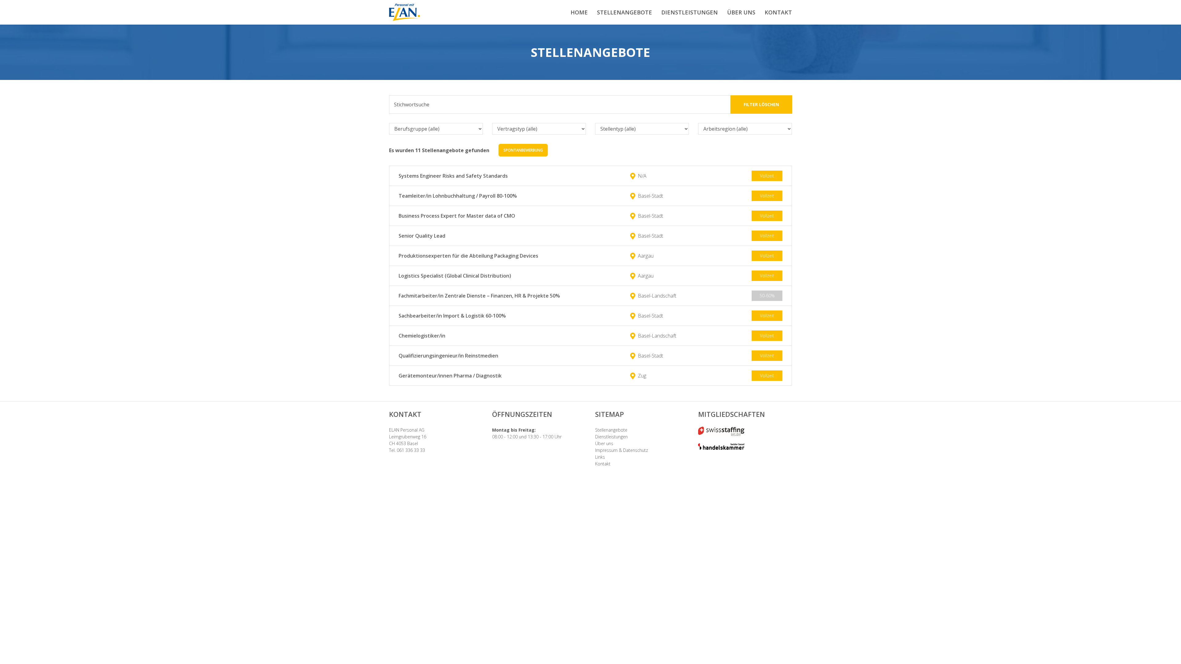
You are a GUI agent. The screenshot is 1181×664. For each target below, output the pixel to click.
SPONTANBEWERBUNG (523, 150)
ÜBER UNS (741, 12)
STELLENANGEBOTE (624, 12)
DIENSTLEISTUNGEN (689, 12)
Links (600, 457)
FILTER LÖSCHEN (761, 104)
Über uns (604, 443)
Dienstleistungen (611, 437)
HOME (579, 12)
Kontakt (602, 464)
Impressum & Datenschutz (621, 450)
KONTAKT (778, 12)
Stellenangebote (611, 430)
